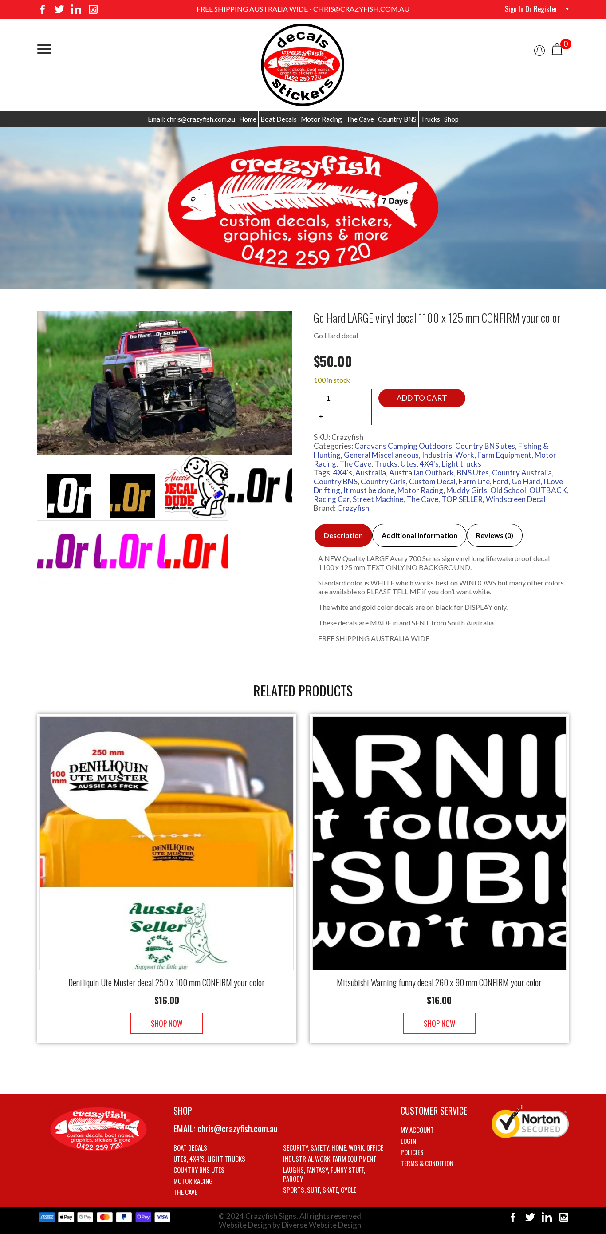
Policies (412, 1152)
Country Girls (383, 481)
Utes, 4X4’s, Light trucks (209, 1158)
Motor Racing (321, 119)
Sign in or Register (531, 9)
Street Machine (378, 499)
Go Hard (526, 481)
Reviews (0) (494, 535)
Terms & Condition (427, 1163)
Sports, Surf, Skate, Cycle (319, 1189)
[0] (557, 48)
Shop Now (166, 1023)
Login (408, 1141)
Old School (508, 490)
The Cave (360, 119)
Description (343, 535)
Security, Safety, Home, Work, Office (333, 1147)
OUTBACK (548, 490)
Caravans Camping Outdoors (403, 446)
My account (417, 1130)
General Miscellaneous (381, 454)
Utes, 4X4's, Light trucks (441, 463)
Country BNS (397, 119)
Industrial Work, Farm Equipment (476, 454)
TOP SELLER (462, 499)
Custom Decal (432, 481)
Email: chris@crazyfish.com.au (191, 119)
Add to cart (422, 398)
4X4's (342, 472)
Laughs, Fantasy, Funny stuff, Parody (324, 1174)
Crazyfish (353, 508)
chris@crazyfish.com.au (237, 1128)
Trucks (430, 119)
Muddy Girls (466, 490)
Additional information (419, 535)
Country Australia (522, 472)
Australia (370, 472)
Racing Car (332, 499)
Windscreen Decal (516, 499)
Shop (451, 119)
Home (247, 119)
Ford (500, 481)
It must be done (368, 490)
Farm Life (474, 481)
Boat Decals (278, 119)
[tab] (343, 535)
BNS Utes (473, 472)
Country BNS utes (485, 446)
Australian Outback (421, 472)
